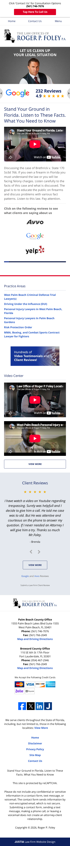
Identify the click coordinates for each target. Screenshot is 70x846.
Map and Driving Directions (35, 639)
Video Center (13, 375)
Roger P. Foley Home (35, 36)
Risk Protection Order (18, 327)
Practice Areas (15, 286)
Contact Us (35, 21)
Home (11, 21)
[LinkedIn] (39, 706)
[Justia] (48, 706)
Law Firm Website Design (35, 842)
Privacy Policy (35, 749)
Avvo (36, 576)
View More (35, 464)
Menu (58, 21)
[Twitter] (31, 706)
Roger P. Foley (46, 827)
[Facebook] (22, 706)
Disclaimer (35, 743)
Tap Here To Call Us (35, 12)
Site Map (35, 755)
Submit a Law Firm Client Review (35, 585)
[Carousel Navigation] (35, 552)
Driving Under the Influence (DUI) (25, 304)
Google (25, 576)
